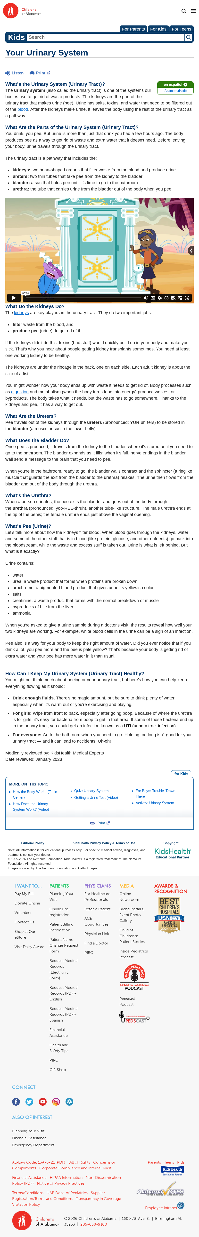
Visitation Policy (26, 1204)
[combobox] (105, 37)
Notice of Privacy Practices (60, 1183)
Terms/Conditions (27, 1192)
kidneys (21, 312)
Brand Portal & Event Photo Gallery (132, 915)
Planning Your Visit (28, 1131)
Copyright (171, 843)
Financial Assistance (29, 1138)
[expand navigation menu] (193, 11)
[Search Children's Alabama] (184, 11)
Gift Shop (58, 1069)
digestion (20, 391)
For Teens (181, 29)
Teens (169, 1162)
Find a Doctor (96, 943)
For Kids (158, 29)
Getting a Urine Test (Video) (96, 797)
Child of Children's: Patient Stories (132, 936)
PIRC (54, 1060)
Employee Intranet (161, 1207)
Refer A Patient (97, 909)
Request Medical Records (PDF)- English (64, 993)
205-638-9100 (93, 1224)
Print (40, 73)
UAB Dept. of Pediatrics (67, 1192)
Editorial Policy (32, 843)
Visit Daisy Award (29, 946)
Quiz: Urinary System (91, 791)
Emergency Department (33, 1145)
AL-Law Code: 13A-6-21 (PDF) (38, 1162)
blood (22, 109)
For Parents (133, 29)
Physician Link (96, 933)
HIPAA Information (66, 1177)
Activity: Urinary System (155, 803)
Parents (154, 1162)
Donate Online (27, 903)
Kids (180, 1162)
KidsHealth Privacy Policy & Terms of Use (104, 843)
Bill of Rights (79, 1162)
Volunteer (23, 912)
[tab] (181, 773)
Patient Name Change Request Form (64, 945)
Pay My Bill (24, 893)
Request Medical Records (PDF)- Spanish (64, 1014)
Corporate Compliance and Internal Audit (75, 1168)
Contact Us (24, 922)
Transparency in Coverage (98, 1198)
